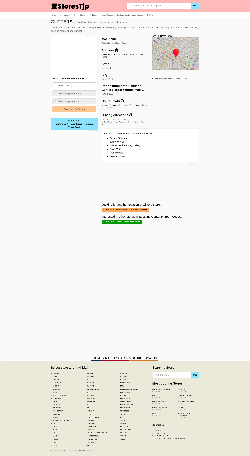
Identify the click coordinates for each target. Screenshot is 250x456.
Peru (121, 386)
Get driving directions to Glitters (124, 120)
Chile (54, 401)
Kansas (54, 445)
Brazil (54, 392)
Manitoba (89, 383)
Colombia (55, 404)
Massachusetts (92, 389)
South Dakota (125, 408)
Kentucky (89, 373)
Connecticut (57, 411)
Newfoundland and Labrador (97, 433)
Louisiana (89, 376)
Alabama (55, 373)
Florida (55, 423)
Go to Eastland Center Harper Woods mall (120, 222)
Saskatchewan (125, 401)
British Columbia (58, 395)
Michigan (89, 395)
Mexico (88, 392)
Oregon (122, 379)
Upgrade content (160, 435)
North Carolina (92, 436)
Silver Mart (115, 149)
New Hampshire (91, 420)
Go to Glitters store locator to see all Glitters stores (124, 210)
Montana (89, 408)
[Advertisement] (74, 55)
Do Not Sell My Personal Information (168, 438)
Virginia (122, 423)
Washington (124, 426)
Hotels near (74, 123)
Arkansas (55, 389)
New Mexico (90, 426)
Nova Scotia (90, 442)
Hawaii (54, 429)
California (56, 398)
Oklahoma (123, 373)
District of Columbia (60, 420)
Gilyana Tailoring (118, 138)
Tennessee (123, 411)
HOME (97, 358)
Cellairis (182, 390)
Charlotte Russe (185, 396)
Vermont (122, 420)
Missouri (89, 404)
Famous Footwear (159, 408)
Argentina (56, 383)
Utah (121, 417)
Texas (121, 414)
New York (89, 429)
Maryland (89, 386)
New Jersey (90, 423)
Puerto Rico (124, 392)
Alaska (54, 376)
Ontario (122, 376)
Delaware (55, 417)
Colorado (56, 408)
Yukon (121, 439)
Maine (88, 379)
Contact (156, 430)
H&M (157, 396)
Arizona (55, 386)
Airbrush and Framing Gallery (125, 145)
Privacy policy (159, 433)
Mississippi (90, 401)
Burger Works (117, 141)
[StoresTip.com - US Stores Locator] (70, 6)
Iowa (53, 442)
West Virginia (124, 429)
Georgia (55, 426)
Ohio (87, 445)
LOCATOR (117, 358)
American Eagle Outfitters (184, 415)
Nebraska (89, 411)
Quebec (122, 395)
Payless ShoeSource (186, 402)
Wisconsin (123, 433)
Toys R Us (182, 408)
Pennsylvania (124, 383)
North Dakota (91, 439)
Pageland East (117, 156)
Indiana (54, 439)
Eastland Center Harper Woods (115, 43)
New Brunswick (92, 417)
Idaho (54, 433)
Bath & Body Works (159, 402)
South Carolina (125, 404)
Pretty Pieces (116, 152)
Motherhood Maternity (161, 390)
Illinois (54, 436)
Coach (156, 414)
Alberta (55, 379)
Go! (195, 5)
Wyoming (122, 436)
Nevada (88, 414)
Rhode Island (124, 398)
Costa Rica (56, 414)
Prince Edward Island (128, 389)
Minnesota (90, 398)
